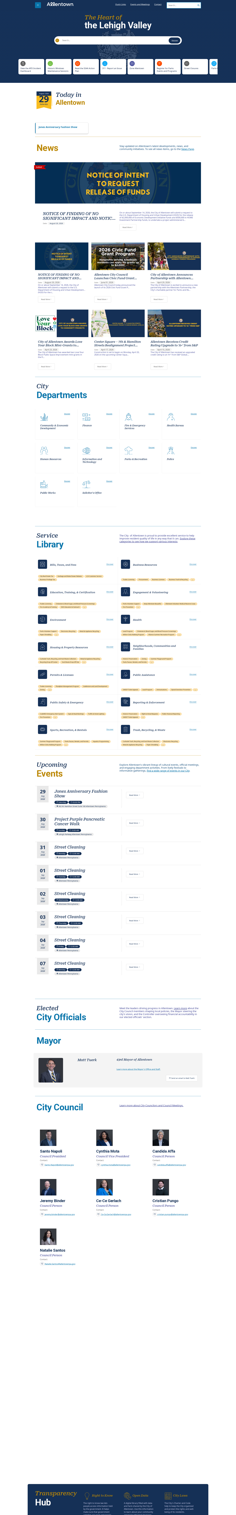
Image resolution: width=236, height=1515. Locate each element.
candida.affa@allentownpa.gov (171, 1165)
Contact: (44, 1160)
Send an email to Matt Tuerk (182, 1078)
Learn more (180, 1008)
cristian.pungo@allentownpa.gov (172, 1214)
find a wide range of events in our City (168, 770)
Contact (158, 4)
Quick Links (120, 4)
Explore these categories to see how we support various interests (157, 540)
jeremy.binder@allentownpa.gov (59, 1214)
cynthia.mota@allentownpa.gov (115, 1165)
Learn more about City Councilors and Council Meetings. (151, 1105)
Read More (127, 227)
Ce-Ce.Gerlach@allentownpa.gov (116, 1214)
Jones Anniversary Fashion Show (58, 127)
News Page (187, 149)
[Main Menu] (38, 5)
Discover (175, 40)
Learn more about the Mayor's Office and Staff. (138, 1069)
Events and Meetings (140, 4)
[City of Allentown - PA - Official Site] (60, 4)
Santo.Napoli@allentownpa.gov (59, 1165)
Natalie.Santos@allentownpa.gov (59, 1264)
